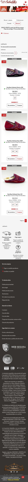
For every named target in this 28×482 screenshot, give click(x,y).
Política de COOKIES (13, 480)
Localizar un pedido (9, 271)
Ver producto (11, 105)
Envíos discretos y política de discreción (12, 338)
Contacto (4, 310)
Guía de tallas (5, 313)
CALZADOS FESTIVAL (16, 457)
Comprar (19, 105)
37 (13, 204)
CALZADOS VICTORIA (17, 454)
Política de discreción (7, 290)
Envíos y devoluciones (8, 332)
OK (23, 477)
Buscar (6, 20)
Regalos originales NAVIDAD (10, 452)
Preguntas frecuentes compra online (11, 319)
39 (15, 98)
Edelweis (6, 33)
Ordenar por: (20, 20)
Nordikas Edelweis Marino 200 (15, 87)
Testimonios (5, 293)
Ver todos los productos (8, 297)
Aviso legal (5, 287)
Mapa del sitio (6, 300)
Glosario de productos (8, 322)
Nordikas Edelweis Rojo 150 (14, 194)
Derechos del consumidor (9, 335)
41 (16, 151)
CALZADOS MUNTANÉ (8, 455)
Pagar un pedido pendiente (11, 268)
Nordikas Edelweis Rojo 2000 (15, 141)
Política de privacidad (7, 284)
